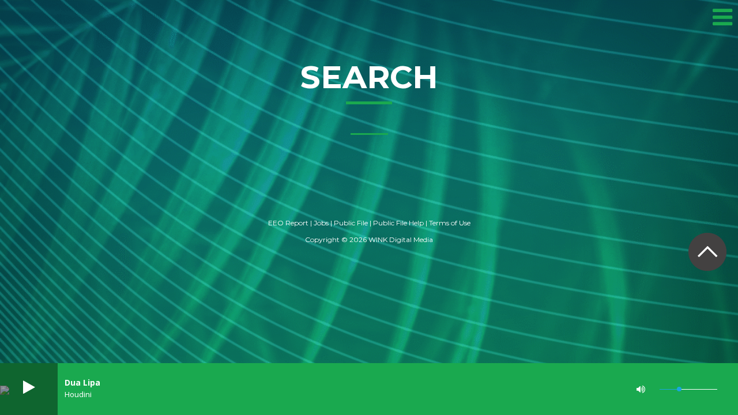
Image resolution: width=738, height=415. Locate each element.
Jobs (321, 222)
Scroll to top (707, 251)
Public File (351, 222)
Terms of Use (449, 222)
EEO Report (288, 222)
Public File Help (398, 222)
